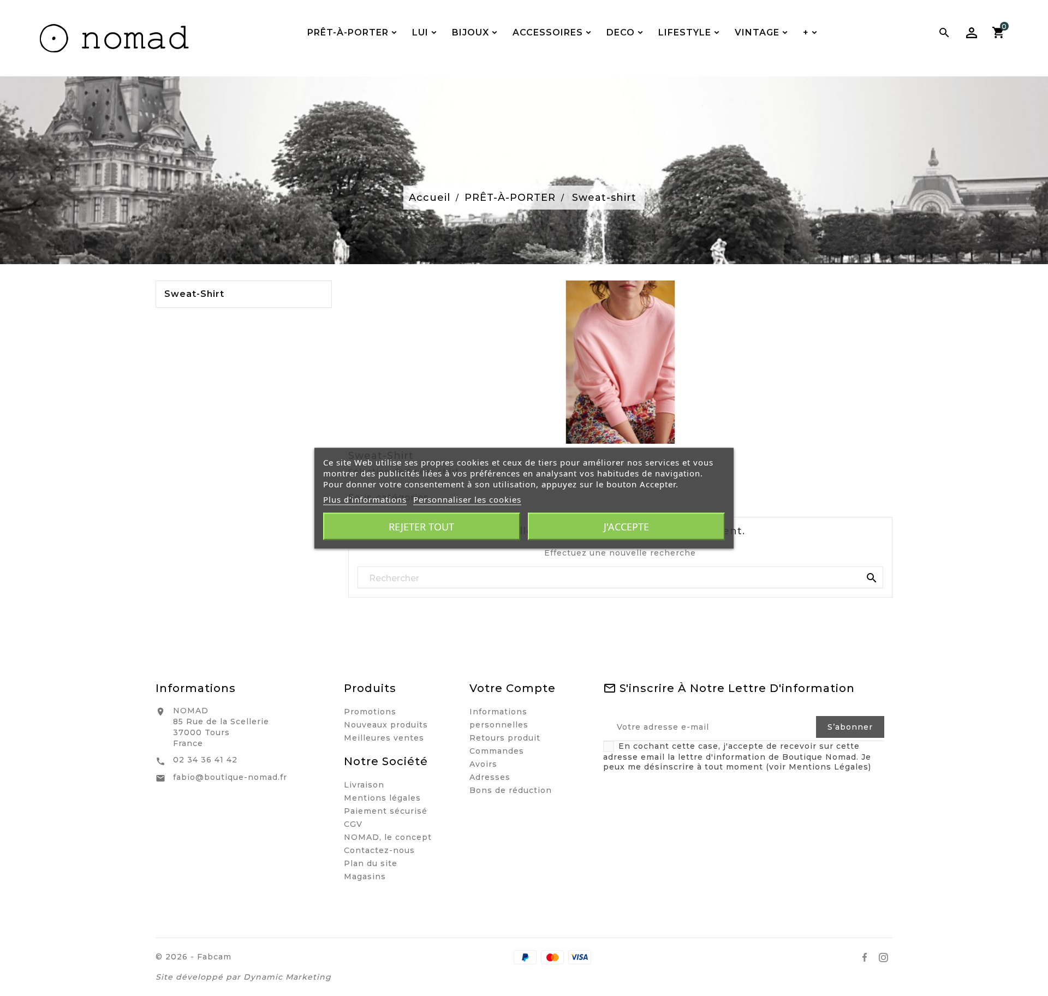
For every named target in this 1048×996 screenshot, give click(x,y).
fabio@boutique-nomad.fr (230, 777)
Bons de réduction (510, 790)
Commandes (496, 751)
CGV (353, 824)
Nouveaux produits (386, 725)
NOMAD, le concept (388, 837)
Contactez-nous (379, 850)
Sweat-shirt (194, 294)
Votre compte (512, 688)
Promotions (370, 712)
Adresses (489, 777)
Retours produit (504, 738)
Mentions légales (382, 798)
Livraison (364, 785)
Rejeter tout (421, 526)
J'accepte (626, 526)
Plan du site (370, 863)
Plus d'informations (365, 498)
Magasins (365, 876)
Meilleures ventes (384, 738)
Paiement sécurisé (385, 811)
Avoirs (483, 764)
